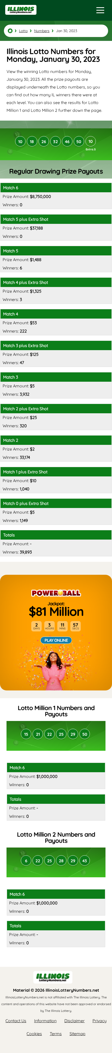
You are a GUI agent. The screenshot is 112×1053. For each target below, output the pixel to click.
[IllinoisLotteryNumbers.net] (20, 17)
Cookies (34, 1033)
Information (45, 1020)
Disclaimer (74, 1020)
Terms (56, 1033)
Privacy (99, 1020)
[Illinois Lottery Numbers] (10, 30)
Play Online (56, 640)
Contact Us (15, 1020)
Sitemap (77, 1033)
